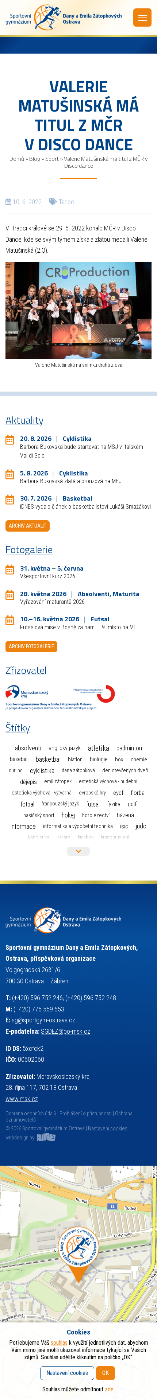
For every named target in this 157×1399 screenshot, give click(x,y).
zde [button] (109, 1389)
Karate (63, 837)
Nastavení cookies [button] (107, 1129)
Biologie (99, 759)
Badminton (129, 748)
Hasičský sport (38, 815)
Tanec (66, 202)
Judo (140, 826)
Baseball (19, 759)
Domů (16, 158)
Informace (23, 826)
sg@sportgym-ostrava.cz (43, 1020)
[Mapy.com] (78, 1282)
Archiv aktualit (27, 526)
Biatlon (75, 759)
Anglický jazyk (65, 748)
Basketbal (48, 759)
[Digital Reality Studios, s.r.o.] (45, 1138)
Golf (132, 804)
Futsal (93, 804)
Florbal (138, 792)
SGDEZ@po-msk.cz (65, 1031)
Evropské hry (92, 793)
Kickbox (85, 837)
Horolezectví (96, 815)
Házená (125, 815)
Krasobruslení (115, 837)
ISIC (124, 826)
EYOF (118, 792)
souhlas (59, 1342)
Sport (52, 158)
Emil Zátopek (58, 781)
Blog (34, 158)
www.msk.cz (21, 1099)
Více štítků (78, 851)
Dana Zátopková (78, 770)
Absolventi (28, 748)
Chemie (139, 759)
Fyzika (113, 804)
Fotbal (27, 804)
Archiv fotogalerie (31, 646)
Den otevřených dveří (125, 770)
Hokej (68, 815)
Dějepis (28, 781)
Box (119, 759)
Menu (142, 17)
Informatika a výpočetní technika (78, 826)
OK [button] (105, 1372)
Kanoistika (38, 837)
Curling (16, 770)
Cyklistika (42, 770)
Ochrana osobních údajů (30, 1114)
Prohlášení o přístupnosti (86, 1114)
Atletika (98, 748)
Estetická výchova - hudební (108, 781)
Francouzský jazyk (60, 804)
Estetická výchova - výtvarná (42, 792)
